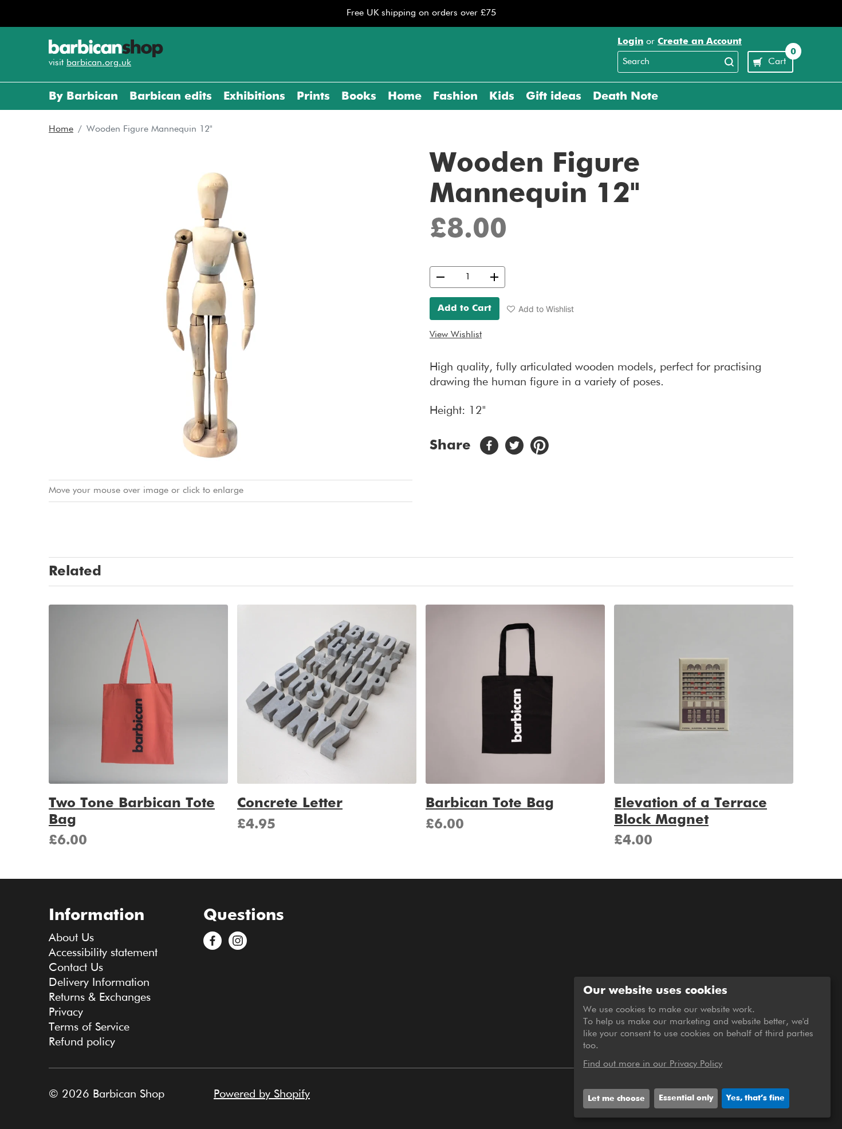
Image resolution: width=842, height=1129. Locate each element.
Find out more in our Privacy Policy (652, 1064)
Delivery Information (99, 982)
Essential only (686, 1098)
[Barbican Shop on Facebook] (212, 940)
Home (61, 129)
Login (630, 41)
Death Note (625, 96)
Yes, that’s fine (755, 1098)
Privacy (66, 1012)
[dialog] (702, 1047)
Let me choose (616, 1099)
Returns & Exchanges (100, 997)
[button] (540, 309)
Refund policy (82, 1042)
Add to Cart (464, 308)
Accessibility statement (103, 952)
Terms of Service (89, 1027)
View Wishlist (456, 335)
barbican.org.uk (98, 63)
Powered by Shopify (262, 1094)
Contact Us (76, 967)
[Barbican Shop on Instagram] (238, 940)
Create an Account (700, 41)
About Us (71, 938)
